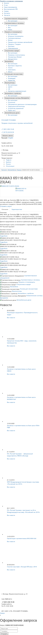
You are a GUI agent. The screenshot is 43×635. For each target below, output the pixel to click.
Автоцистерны (12, 59)
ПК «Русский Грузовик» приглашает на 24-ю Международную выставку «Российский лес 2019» (23, 511)
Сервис (6, 11)
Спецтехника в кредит (12, 51)
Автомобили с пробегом (13, 93)
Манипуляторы (10, 83)
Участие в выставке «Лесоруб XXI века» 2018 (22, 567)
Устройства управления (16, 108)
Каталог (6, 3)
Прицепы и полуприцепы (13, 32)
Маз (9, 27)
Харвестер (11, 80)
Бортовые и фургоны (15, 66)
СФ (9, 89)
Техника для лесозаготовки (14, 74)
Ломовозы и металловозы (16, 55)
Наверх (2, 613)
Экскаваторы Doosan (15, 57)
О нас (6, 5)
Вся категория (12, 21)
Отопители (11, 102)
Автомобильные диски (12, 113)
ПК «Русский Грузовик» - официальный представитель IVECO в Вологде (20, 455)
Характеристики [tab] (17, 209)
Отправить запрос (6, 206)
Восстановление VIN (11, 9)
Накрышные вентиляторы (16, 106)
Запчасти (7, 15)
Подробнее (3, 236)
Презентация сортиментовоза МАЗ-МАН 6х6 (21, 538)
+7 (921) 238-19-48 (8, 129)
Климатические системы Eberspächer (17, 98)
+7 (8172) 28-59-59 (8, 132)
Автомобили (9, 61)
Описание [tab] (5, 209)
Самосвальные (13, 48)
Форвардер (11, 78)
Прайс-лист (12, 110)
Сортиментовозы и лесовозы (14, 23)
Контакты (7, 13)
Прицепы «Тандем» (14, 44)
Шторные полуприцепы (15, 36)
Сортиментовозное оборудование (16, 18)
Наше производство (10, 7)
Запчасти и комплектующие (17, 91)
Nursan (10, 40)
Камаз (10, 29)
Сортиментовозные (14, 38)
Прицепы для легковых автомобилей (20, 42)
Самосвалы (12, 70)
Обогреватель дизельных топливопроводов (22, 104)
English (10, 138)
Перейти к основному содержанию (11, 1)
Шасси (10, 72)
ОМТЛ (10, 87)
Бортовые (11, 46)
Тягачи (10, 68)
